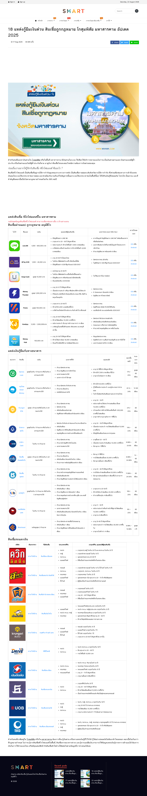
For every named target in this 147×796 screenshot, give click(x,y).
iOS (132, 244)
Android (133, 247)
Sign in (12, 2)
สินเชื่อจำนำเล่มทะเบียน (46, 594)
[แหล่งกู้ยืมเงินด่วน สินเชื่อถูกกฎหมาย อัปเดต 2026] (59, 774)
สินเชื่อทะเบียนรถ (46, 556)
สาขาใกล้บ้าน (32, 556)
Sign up (22, 2)
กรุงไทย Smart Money (21, 390)
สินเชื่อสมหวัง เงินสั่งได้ (46, 575)
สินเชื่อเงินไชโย (47, 613)
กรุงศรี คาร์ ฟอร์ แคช (47, 633)
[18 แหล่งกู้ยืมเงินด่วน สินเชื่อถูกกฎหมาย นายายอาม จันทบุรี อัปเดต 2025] (85, 774)
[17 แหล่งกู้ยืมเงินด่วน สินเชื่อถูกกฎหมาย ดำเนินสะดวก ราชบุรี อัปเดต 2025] (59, 783)
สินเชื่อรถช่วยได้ (46, 708)
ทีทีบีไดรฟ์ (46, 651)
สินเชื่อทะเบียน (46, 670)
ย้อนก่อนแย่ (21, 527)
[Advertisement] (73, 66)
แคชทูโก (21, 493)
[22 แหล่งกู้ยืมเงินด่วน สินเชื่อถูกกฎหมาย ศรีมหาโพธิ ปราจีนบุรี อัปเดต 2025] (85, 783)
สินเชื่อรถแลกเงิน (46, 689)
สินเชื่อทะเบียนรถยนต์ (47, 726)
